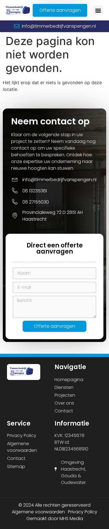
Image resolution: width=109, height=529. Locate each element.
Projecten (64, 395)
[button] (98, 10)
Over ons (64, 403)
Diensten (64, 387)
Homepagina (68, 379)
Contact (63, 411)
